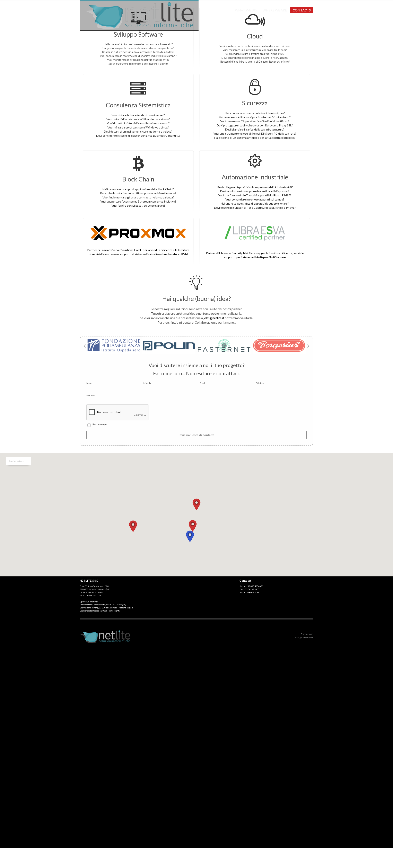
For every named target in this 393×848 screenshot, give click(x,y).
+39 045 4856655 (252, 589)
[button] (196, 508)
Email (202, 383)
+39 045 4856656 (254, 586)
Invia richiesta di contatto (197, 435)
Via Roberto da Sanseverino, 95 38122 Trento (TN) (103, 604)
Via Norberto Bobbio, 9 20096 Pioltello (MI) (100, 610)
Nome (89, 383)
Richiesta (90, 395)
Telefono (260, 383)
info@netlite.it (253, 592)
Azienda (147, 383)
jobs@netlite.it (213, 318)
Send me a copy (100, 424)
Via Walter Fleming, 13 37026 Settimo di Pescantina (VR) (106, 607)
